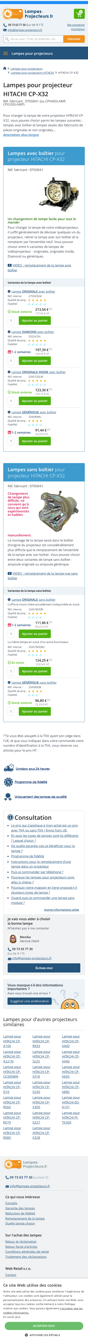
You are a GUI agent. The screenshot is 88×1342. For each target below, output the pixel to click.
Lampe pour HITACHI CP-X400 (71, 1041)
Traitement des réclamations (26, 1257)
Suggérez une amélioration (29, 1001)
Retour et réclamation (21, 1241)
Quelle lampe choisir (20, 1223)
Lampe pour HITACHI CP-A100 (12, 1041)
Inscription (78, 29)
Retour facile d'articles (21, 1247)
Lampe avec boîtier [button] (33, 291)
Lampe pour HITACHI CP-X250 (41, 1087)
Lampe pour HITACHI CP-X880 (71, 1087)
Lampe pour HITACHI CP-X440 (71, 1056)
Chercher (74, 39)
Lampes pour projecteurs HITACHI (32, 73)
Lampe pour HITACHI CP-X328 (41, 1133)
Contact (10, 1275)
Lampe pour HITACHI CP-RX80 (12, 1133)
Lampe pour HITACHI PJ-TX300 (71, 1117)
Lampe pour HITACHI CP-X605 (71, 1072)
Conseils (11, 1203)
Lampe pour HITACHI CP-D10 (12, 1087)
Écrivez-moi (44, 968)
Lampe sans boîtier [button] (34, 599)
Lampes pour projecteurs (26, 69)
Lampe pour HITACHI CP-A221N (12, 1056)
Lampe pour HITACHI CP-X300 (41, 1102)
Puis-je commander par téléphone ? (37, 872)
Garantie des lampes (20, 1208)
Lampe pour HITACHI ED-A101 (71, 1102)
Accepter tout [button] (44, 1326)
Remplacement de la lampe (25, 1218)
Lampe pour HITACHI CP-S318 (41, 1072)
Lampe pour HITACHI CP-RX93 (41, 1041)
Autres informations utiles (61, 910)
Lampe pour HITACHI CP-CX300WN (12, 1072)
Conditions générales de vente (27, 1251)
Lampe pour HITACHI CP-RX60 (12, 1102)
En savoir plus (12, 1317)
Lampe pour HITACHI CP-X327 (41, 1117)
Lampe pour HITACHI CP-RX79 (12, 1117)
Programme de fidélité (27, 856)
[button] (44, 1335)
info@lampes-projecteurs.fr (25, 30)
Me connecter (76, 25)
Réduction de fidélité (20, 1213)
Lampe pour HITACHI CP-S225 (41, 1056)
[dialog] (44, 1310)
